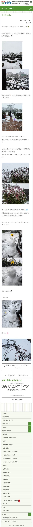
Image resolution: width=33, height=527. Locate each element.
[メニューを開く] (31, 2)
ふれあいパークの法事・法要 (10, 462)
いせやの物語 (6, 416)
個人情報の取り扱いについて (10, 517)
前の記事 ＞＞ (23, 375)
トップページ (6, 413)
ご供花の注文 (6, 489)
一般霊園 (4, 427)
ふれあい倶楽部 (6, 496)
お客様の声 (5, 479)
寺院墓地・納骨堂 (6, 430)
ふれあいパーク (6, 423)
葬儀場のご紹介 (6, 472)
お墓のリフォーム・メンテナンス (11, 451)
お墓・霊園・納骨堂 (8, 420)
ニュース (5, 503)
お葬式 (4, 465)
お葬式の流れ (6, 476)
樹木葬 (4, 441)
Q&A (4, 507)
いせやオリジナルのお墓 (9, 455)
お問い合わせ (6, 510)
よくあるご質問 (6, 483)
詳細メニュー (30, 9)
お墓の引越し (6, 448)
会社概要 (4, 514)
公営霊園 (5, 434)
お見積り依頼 (6, 486)
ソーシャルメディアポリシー (10, 521)
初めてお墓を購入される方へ (10, 458)
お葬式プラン (6, 469)
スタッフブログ (6, 493)
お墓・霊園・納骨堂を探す (9, 437)
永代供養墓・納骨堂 (8, 444)
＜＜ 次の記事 (9, 375)
